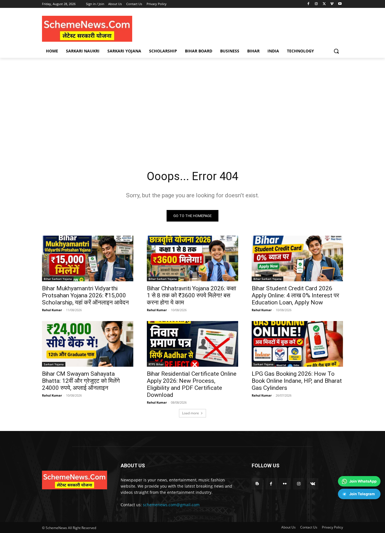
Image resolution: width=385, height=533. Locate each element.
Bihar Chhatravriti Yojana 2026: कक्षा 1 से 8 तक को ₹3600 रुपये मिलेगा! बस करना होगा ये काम (191, 295)
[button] (336, 51)
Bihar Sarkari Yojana (58, 279)
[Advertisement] (192, 110)
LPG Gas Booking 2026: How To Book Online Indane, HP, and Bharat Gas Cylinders (297, 380)
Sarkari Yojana (54, 364)
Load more (190, 413)
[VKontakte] (312, 483)
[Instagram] (316, 4)
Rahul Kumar (52, 310)
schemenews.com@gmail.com (171, 504)
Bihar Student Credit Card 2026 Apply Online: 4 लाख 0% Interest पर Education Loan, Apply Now (295, 295)
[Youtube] (340, 4)
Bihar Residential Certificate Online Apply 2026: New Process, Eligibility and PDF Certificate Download (191, 384)
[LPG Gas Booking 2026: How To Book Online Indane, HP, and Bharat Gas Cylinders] (297, 344)
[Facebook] (308, 4)
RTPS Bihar (156, 364)
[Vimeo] (332, 4)
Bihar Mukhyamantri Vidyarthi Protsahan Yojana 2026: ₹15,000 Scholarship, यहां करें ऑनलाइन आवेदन (85, 295)
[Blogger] (257, 483)
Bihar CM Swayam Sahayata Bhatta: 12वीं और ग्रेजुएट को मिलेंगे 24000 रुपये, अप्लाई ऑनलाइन (81, 380)
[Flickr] (284, 483)
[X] (324, 4)
